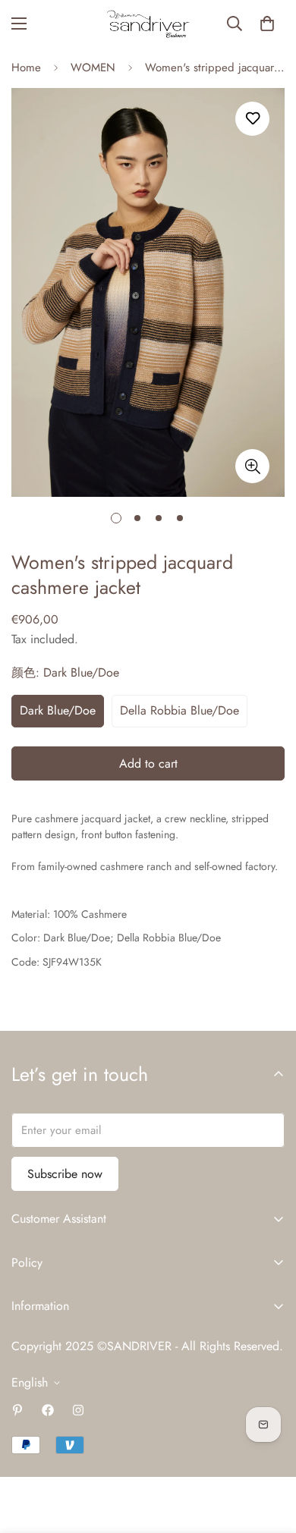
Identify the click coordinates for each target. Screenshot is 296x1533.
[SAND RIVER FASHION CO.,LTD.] (148, 24)
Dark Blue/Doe (58, 710)
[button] (267, 23)
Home (26, 67)
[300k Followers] (48, 1410)
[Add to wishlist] (252, 119)
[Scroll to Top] (268, 1452)
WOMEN (93, 67)
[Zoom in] (252, 466)
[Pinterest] (17, 1410)
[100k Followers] (78, 1410)
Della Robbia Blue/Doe (179, 710)
